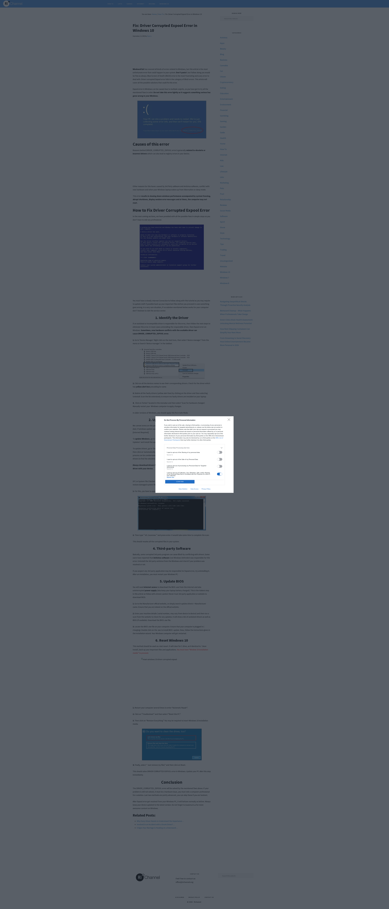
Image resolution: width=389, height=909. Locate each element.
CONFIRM (180, 481)
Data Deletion (183, 489)
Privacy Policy (206, 489)
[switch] (219, 452)
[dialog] (194, 454)
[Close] (229, 420)
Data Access (194, 489)
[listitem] (194, 448)
